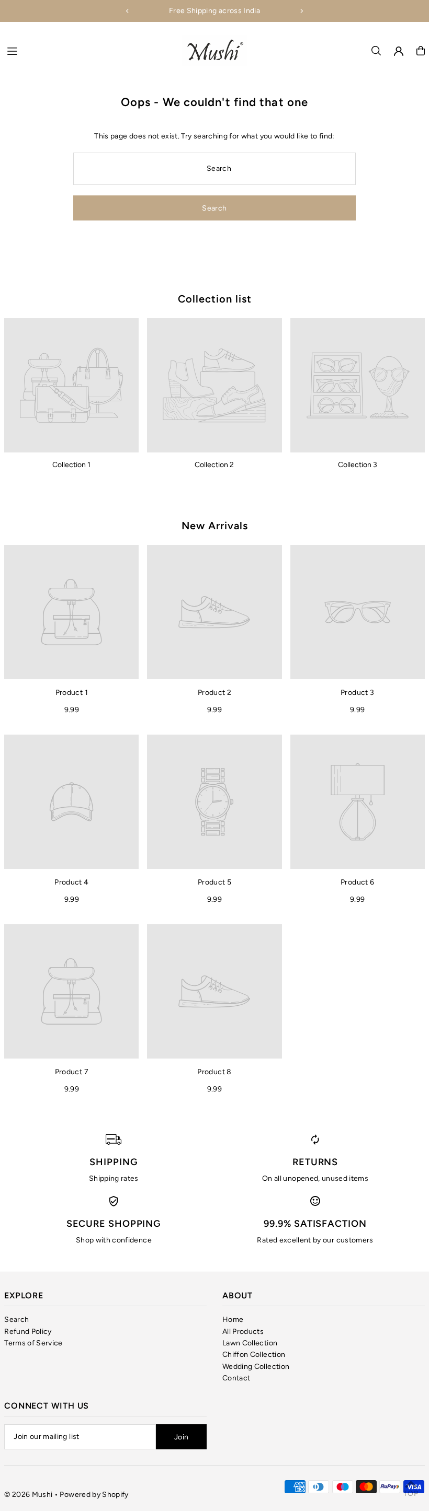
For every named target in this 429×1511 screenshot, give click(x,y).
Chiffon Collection (253, 1354)
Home (232, 1319)
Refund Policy (28, 1331)
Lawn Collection (249, 1343)
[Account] (398, 51)
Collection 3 (357, 464)
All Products (243, 1331)
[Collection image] (71, 385)
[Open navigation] (89, 50)
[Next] (301, 11)
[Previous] (127, 11)
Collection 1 (71, 464)
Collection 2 (214, 464)
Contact (236, 1378)
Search (16, 1319)
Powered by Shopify (94, 1494)
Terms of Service (33, 1343)
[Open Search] (376, 50)
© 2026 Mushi (28, 1494)
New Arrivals (215, 525)
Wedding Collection (255, 1366)
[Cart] (420, 50)
